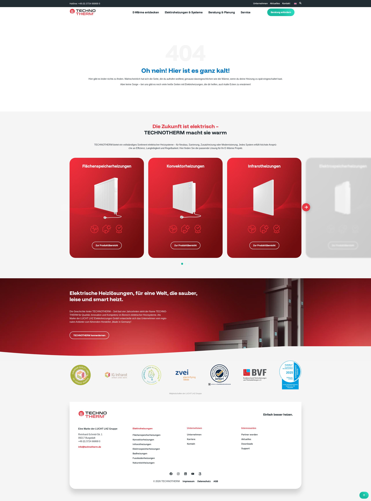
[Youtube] (193, 474)
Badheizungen (140, 453)
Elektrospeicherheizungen (146, 448)
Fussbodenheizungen (144, 458)
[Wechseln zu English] (295, 3)
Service (245, 12)
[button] (65, 207)
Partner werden (249, 434)
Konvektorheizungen (143, 439)
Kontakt (286, 3)
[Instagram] (178, 474)
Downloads (247, 443)
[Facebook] (171, 474)
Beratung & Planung (221, 12)
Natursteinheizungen (143, 462)
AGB (215, 481)
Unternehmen (260, 3)
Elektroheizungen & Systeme (184, 12)
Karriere (191, 439)
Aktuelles (275, 3)
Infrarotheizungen (142, 444)
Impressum (188, 481)
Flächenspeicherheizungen (146, 434)
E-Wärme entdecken (146, 12)
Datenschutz (204, 481)
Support (245, 448)
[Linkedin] (185, 474)
